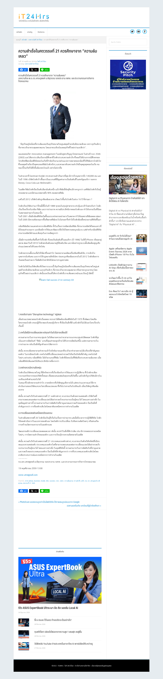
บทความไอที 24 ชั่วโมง (32, 64)
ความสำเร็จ (77, 481)
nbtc (47, 481)
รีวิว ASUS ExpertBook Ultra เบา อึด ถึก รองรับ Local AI (48, 607)
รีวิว (89, 665)
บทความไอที (84, 665)
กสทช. (62, 481)
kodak (43, 481)
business (37, 481)
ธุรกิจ (82, 481)
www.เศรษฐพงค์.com (28, 475)
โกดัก (33, 483)
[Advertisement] (101, 17)
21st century (29, 481)
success (52, 481)
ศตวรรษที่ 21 (27, 483)
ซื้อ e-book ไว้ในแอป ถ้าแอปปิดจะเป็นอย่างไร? (52, 620)
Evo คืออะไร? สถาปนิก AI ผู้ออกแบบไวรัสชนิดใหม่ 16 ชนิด (121, 294)
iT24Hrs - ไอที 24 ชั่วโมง (66, 665)
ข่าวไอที (77, 665)
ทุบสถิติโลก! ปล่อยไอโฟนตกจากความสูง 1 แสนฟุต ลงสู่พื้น (58, 632)
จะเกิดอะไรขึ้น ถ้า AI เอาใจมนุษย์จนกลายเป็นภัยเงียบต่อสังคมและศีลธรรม (121, 281)
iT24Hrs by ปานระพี (33, 17)
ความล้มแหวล (69, 481)
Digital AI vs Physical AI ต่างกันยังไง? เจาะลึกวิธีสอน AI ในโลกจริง (127, 199)
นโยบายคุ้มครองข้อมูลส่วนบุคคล (101, 665)
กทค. (57, 481)
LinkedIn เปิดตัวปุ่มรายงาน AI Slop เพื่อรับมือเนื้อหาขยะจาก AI (121, 268)
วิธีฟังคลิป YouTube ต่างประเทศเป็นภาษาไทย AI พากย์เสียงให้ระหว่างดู (63, 644)
